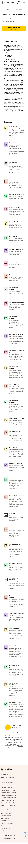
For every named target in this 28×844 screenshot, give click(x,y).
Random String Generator (8, 797)
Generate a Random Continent (14, 28)
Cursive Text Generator (7, 782)
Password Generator (7, 787)
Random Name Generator (8, 805)
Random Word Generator (8, 777)
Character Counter (6, 815)
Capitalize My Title (6, 820)
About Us (18, 2)
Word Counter (5, 818)
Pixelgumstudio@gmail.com (9, 838)
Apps (12, 2)
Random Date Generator (8, 803)
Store (24, 2)
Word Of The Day (6, 813)
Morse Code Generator (7, 823)
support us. (12, 744)
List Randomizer (5, 828)
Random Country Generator (9, 792)
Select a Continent (8, 21)
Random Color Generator (8, 800)
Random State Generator (8, 790)
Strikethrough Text (6, 826)
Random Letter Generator (8, 780)
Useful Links (4, 831)
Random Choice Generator (8, 795)
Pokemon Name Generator (8, 785)
